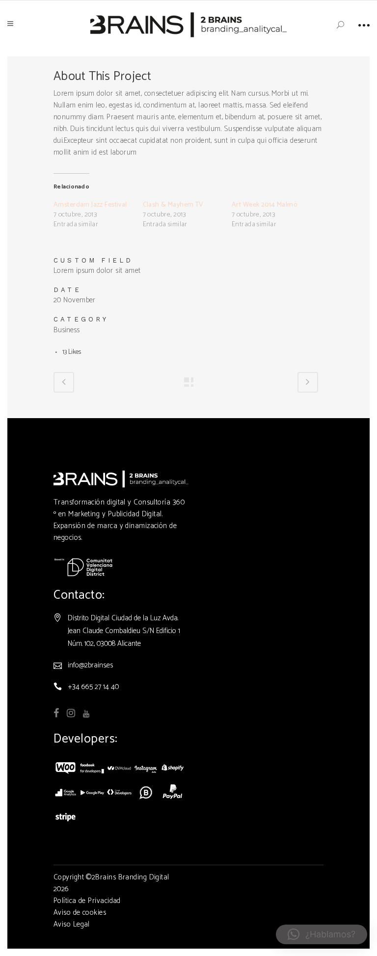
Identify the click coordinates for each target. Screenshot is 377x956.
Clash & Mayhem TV (173, 205)
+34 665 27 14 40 (93, 687)
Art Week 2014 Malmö (264, 205)
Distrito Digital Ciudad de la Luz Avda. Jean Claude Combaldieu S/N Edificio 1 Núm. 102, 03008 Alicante (124, 631)
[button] (321, 934)
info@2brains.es (90, 665)
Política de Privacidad (87, 901)
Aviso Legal (72, 924)
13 (71, 352)
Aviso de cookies (80, 912)
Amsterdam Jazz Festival (90, 205)
